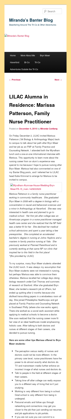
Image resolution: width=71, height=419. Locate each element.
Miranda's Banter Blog (31, 20)
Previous (15, 79)
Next (58, 79)
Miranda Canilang (48, 128)
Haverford (14, 62)
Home (13, 55)
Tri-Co (37, 62)
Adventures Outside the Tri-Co (24, 69)
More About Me (28, 55)
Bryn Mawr (45, 55)
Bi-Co (27, 62)
